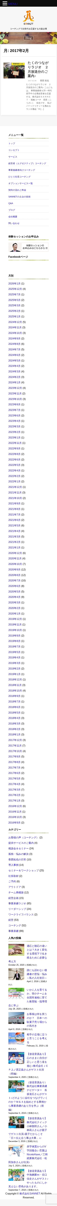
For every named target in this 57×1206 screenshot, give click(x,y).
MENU (12, 4)
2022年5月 (14, 464)
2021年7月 (14, 514)
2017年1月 (14, 800)
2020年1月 (14, 613)
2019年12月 (15, 618)
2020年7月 (14, 580)
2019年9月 (14, 635)
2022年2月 (14, 476)
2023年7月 (14, 409)
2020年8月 (14, 575)
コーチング (14, 925)
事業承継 (13, 930)
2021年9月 (14, 503)
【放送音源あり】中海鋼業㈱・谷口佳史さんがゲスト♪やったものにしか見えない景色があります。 (28, 1178)
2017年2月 (14, 795)
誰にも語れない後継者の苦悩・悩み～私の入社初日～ (37, 974)
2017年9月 (14, 756)
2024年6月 (14, 355)
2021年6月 (14, 519)
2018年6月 (14, 707)
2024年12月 (15, 322)
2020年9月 (14, 569)
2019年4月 (14, 657)
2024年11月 (15, 327)
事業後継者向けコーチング (21, 170)
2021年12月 (15, 487)
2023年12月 (15, 387)
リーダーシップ (17, 908)
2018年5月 (14, 712)
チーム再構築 (16, 892)
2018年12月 (15, 679)
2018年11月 (15, 685)
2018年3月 (14, 723)
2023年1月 (14, 437)
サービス (12, 156)
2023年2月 (14, 432)
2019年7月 (14, 646)
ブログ (11, 210)
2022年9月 (14, 448)
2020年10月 (15, 564)
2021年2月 (14, 541)
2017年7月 (14, 767)
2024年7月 (14, 349)
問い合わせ (13, 223)
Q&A (10, 203)
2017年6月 (14, 773)
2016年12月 (15, 806)
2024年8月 (14, 343)
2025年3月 (14, 305)
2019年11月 (15, 624)
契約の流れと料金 (17, 190)
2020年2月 (14, 608)
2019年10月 (15, 630)
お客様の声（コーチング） (23, 837)
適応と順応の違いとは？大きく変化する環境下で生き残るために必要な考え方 (27, 953)
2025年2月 (14, 310)
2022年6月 (14, 459)
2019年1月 (14, 674)
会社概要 (12, 216)
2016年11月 (15, 811)
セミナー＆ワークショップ (23, 870)
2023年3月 (14, 426)
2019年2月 (14, 668)
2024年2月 (14, 377)
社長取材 (13, 876)
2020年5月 (14, 591)
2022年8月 (14, 454)
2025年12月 (15, 288)
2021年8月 (14, 509)
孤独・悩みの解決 (18, 853)
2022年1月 (14, 481)
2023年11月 (15, 393)
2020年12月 (15, 553)
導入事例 (13, 864)
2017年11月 (15, 745)
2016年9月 (14, 822)
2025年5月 (14, 300)
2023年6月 (14, 415)
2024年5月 (14, 360)
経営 (10, 919)
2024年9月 (14, 338)
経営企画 (13, 898)
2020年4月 (14, 596)
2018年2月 (14, 729)
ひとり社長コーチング (19, 176)
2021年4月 (14, 531)
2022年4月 (14, 470)
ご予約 (12, 881)
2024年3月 (14, 371)
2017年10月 (15, 751)
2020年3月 (14, 602)
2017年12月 (15, 740)
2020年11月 (15, 558)
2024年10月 (15, 332)
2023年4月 (14, 420)
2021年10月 (15, 498)
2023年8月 (14, 404)
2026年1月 (14, 283)
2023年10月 (15, 399)
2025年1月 (14, 316)
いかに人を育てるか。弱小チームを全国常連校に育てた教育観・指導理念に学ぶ (27, 997)
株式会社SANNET (30, 1193)
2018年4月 (14, 718)
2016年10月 (15, 817)
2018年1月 (14, 734)
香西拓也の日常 (17, 859)
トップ (11, 143)
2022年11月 (15, 442)
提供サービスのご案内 (21, 842)
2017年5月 (14, 778)
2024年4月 (14, 365)
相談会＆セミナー (18, 848)
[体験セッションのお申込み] (28, 247)
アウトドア (14, 886)
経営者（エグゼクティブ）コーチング (27, 163)
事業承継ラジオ (17, 903)
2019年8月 (14, 641)
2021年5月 (14, 525)
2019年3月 (14, 663)
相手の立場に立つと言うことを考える (37, 1038)
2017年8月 (14, 762)
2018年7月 (14, 701)
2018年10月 (15, 690)
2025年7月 (14, 294)
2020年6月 (14, 586)
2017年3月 (14, 789)
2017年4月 (14, 784)
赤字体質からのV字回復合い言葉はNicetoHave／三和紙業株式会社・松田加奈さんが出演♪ (28, 1154)
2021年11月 (15, 492)
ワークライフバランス (21, 914)
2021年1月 (14, 547)
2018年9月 (14, 696)
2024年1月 (14, 382)
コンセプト (13, 150)
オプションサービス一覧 (20, 183)
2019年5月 (14, 652)
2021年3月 (14, 536)
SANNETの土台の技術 (19, 196)
